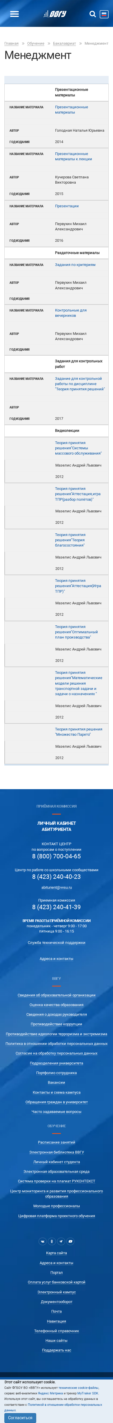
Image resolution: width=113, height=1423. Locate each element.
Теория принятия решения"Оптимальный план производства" (76, 632)
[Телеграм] (61, 1241)
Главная (11, 43)
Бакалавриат (64, 43)
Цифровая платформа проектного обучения (56, 1216)
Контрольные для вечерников (71, 313)
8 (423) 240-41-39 (56, 907)
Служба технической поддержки (56, 942)
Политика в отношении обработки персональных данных (56, 1043)
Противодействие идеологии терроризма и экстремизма (56, 1034)
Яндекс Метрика (50, 1393)
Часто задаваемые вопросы (56, 1111)
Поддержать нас (56, 1350)
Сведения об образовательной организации (57, 995)
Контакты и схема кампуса (57, 1092)
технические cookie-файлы (79, 1388)
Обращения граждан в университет (56, 1102)
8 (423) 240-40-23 (56, 876)
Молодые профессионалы (56, 1206)
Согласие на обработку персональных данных (56, 1053)
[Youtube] (70, 1241)
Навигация (56, 1321)
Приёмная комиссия (56, 806)
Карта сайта (56, 1253)
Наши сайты (56, 1340)
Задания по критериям (75, 264)
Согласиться (20, 1417)
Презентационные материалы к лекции (73, 156)
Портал (56, 1272)
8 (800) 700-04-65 (56, 856)
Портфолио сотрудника (56, 1073)
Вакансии (56, 1082)
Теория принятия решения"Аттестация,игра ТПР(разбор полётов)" (78, 494)
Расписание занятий (56, 1142)
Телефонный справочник (56, 1331)
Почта (56, 1311)
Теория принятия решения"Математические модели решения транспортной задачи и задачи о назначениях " (78, 683)
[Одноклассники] (52, 1241)
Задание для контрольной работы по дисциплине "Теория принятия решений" (80, 384)
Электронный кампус (56, 1292)
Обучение (35, 43)
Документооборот (56, 1302)
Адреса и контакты (56, 958)
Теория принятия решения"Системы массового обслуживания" (78, 448)
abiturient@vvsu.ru (56, 887)
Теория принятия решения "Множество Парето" (78, 732)
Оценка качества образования (56, 1005)
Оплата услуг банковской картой (56, 1282)
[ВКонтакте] (43, 1241)
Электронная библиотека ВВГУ (56, 1152)
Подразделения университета (56, 1063)
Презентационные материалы (71, 109)
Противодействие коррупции (56, 1024)
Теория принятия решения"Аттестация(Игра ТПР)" (78, 586)
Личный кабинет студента (56, 1162)
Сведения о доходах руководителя (56, 1014)
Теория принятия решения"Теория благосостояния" (70, 540)
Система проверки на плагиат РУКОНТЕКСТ (56, 1181)
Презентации (67, 206)
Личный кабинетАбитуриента (56, 826)
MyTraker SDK (87, 1393)
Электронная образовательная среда (56, 1171)
